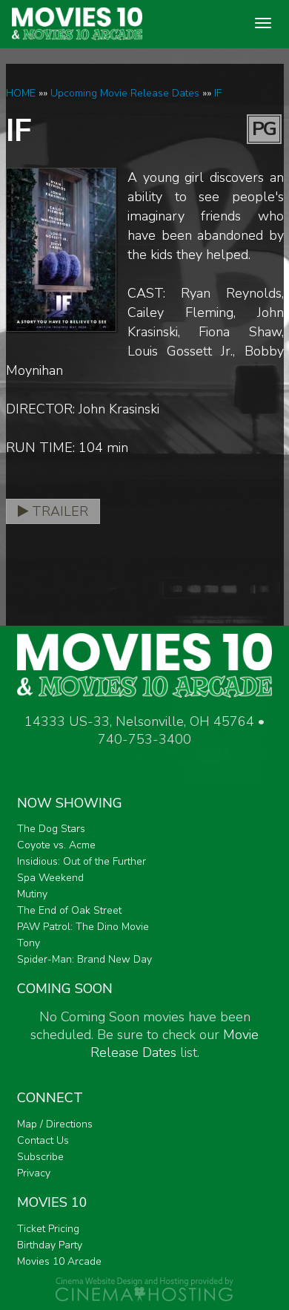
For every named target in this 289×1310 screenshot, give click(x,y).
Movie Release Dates (174, 1043)
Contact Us (43, 1140)
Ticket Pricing (48, 1229)
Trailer (58, 511)
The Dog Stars (51, 829)
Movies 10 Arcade (59, 1261)
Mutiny (32, 894)
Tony (28, 943)
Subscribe (40, 1157)
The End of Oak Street (69, 910)
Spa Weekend (50, 878)
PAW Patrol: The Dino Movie (83, 927)
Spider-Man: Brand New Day (84, 959)
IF (218, 93)
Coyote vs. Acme (56, 845)
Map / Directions (55, 1124)
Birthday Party (49, 1245)
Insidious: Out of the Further (81, 861)
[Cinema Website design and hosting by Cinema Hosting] (144, 1289)
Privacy (33, 1173)
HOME (21, 93)
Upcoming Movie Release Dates (124, 93)
